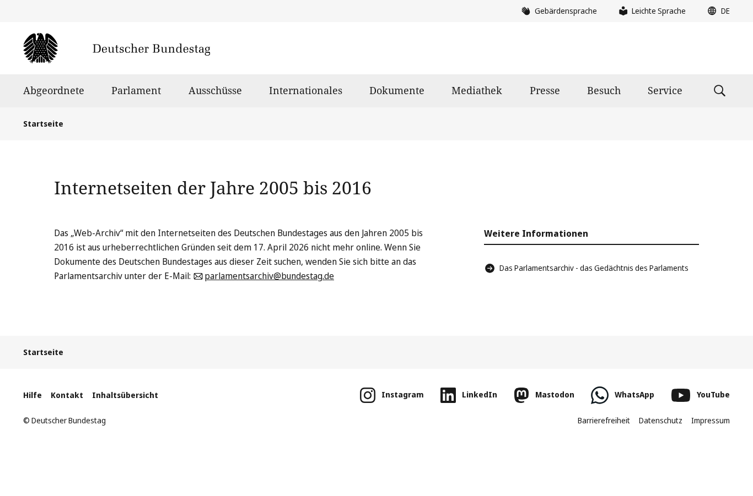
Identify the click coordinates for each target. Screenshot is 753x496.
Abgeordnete (53, 90)
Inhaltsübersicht (125, 395)
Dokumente (396, 90)
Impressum (710, 420)
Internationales (305, 90)
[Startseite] (116, 48)
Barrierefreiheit (604, 420)
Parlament (136, 90)
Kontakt (67, 395)
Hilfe (32, 395)
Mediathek (476, 90)
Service (665, 90)
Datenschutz (660, 420)
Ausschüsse (215, 90)
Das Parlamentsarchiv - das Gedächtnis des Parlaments (594, 268)
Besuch (604, 90)
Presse (545, 90)
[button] (716, 11)
